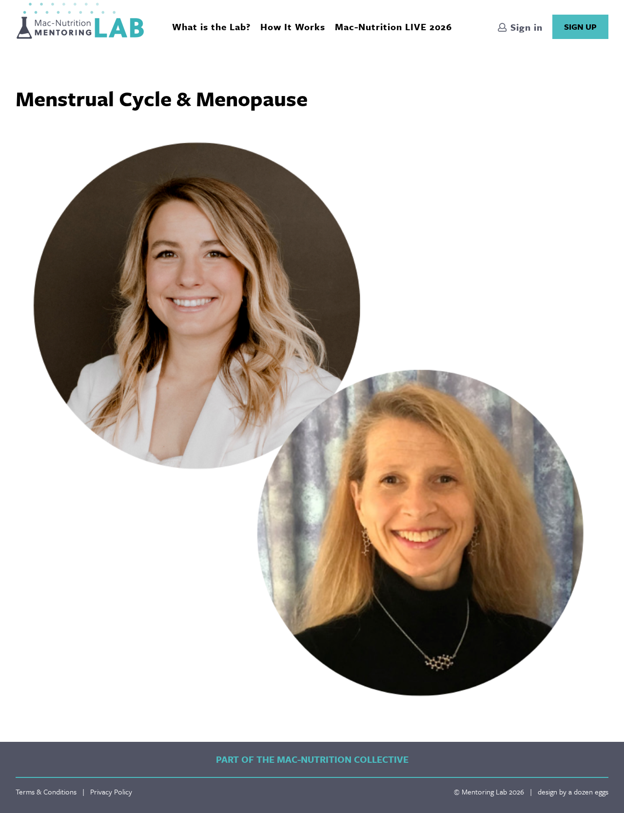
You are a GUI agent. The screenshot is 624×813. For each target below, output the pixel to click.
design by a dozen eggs (573, 791)
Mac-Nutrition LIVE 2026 (393, 26)
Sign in (525, 27)
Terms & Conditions (46, 791)
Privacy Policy (111, 791)
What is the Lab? (211, 26)
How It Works (292, 26)
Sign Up (580, 26)
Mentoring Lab (80, 20)
